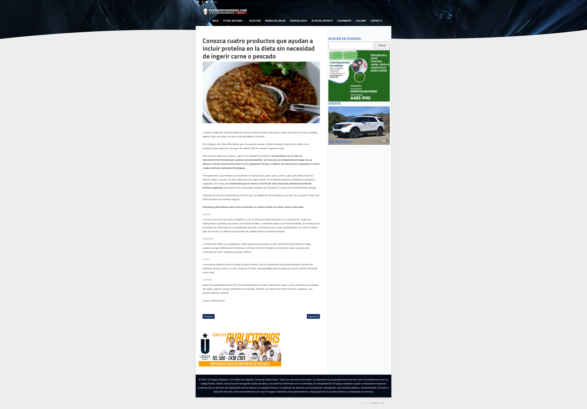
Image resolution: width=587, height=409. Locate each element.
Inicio (215, 20)
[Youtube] (207, 2)
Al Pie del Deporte (322, 20)
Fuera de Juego (298, 20)
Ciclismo (361, 20)
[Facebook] (202, 2)
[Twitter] (198, 2)
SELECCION (255, 20)
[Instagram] (211, 2)
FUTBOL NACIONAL (233, 20)
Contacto (376, 20)
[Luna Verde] (359, 75)
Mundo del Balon (275, 20)
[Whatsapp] (216, 2)
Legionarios (344, 20)
